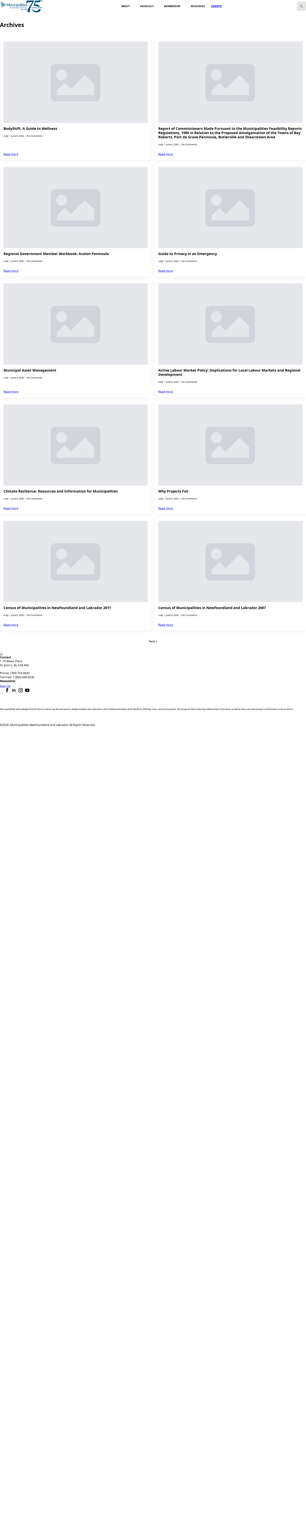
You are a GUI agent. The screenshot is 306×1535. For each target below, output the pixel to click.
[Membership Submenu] (183, 6)
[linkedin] (14, 691)
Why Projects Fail (173, 491)
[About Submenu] (133, 6)
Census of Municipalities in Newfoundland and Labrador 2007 (212, 608)
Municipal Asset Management (30, 370)
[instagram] (21, 691)
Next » (153, 641)
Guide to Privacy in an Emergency (187, 254)
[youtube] (27, 691)
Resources (198, 6)
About (125, 6)
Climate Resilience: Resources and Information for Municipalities (61, 491)
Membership (172, 6)
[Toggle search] (301, 6)
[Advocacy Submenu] (157, 6)
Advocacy (147, 6)
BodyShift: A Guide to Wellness (30, 128)
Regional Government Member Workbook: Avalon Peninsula (56, 254)
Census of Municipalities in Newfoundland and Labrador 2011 (57, 608)
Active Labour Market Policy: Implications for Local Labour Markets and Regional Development (229, 372)
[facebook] (7, 691)
